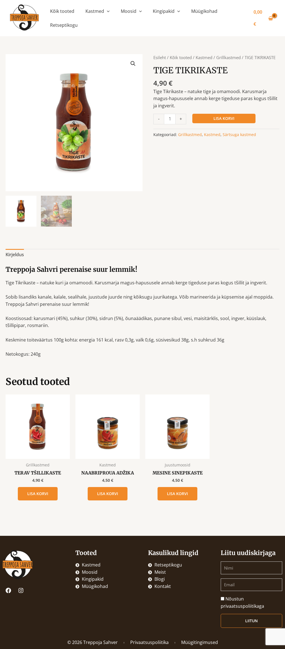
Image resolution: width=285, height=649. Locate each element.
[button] (107, 11)
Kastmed (94, 11)
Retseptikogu (64, 25)
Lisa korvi (223, 118)
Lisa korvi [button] (37, 493)
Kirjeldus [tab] (15, 254)
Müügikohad (204, 11)
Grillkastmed (228, 57)
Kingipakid (164, 11)
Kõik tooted (62, 11)
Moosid (128, 11)
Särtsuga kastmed (239, 134)
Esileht (159, 57)
